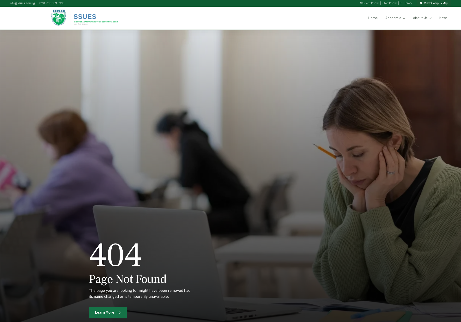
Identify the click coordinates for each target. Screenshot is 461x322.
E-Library (406, 3)
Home (373, 18)
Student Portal (369, 3)
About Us (420, 18)
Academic (393, 18)
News (443, 18)
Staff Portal (389, 3)
